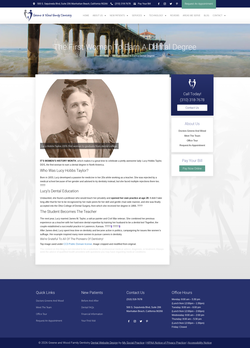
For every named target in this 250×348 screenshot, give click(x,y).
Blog (206, 15)
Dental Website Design (104, 342)
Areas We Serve (191, 15)
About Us (98, 15)
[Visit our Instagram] (164, 3)
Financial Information (92, 314)
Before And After (90, 300)
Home (86, 15)
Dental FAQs (87, 307)
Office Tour (192, 140)
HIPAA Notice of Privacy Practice (166, 342)
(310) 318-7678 (192, 100)
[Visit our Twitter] (171, 3)
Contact (217, 15)
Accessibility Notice (200, 342)
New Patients (117, 15)
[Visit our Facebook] (158, 3)
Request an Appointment (192, 145)
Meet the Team (192, 136)
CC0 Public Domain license (78, 244)
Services (137, 15)
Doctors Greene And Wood (192, 131)
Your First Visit (88, 320)
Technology (156, 15)
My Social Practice (133, 342)
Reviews (174, 15)
